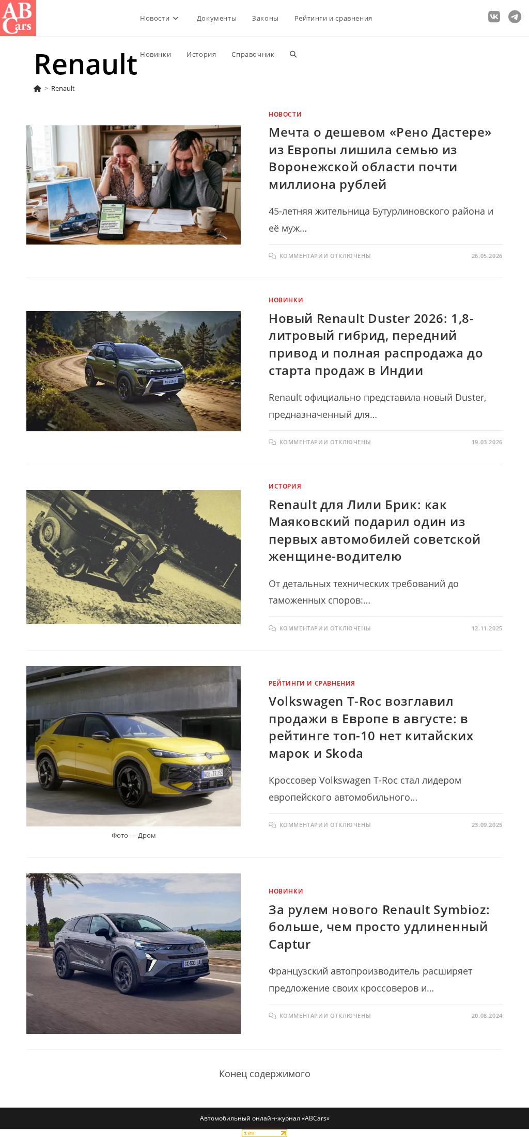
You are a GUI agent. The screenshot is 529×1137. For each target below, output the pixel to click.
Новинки (286, 300)
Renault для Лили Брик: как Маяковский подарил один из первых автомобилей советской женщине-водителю (375, 530)
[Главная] (37, 88)
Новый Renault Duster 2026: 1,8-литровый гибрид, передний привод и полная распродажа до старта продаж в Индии (376, 344)
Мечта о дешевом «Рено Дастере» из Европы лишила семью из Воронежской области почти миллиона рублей (380, 157)
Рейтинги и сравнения (312, 683)
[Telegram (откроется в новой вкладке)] (514, 17)
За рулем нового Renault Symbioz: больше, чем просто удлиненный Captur (379, 926)
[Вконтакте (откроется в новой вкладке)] (494, 17)
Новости (285, 114)
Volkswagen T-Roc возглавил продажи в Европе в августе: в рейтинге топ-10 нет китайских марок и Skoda (371, 726)
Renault (63, 88)
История (285, 486)
